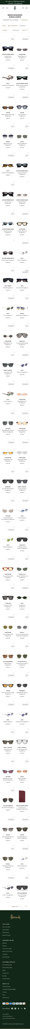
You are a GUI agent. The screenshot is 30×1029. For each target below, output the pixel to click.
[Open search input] (7, 8)
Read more (25, 19)
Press (4, 995)
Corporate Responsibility (9, 989)
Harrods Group (6, 986)
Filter (24, 30)
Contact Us (5, 973)
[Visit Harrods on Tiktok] (18, 1008)
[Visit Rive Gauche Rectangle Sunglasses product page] (8, 673)
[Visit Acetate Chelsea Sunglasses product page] (22, 153)
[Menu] (3, 8)
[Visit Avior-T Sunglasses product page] (8, 875)
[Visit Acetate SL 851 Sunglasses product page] (22, 469)
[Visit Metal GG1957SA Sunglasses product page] (22, 124)
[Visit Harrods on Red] (21, 1008)
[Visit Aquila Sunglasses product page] (22, 846)
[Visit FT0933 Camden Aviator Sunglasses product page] (22, 527)
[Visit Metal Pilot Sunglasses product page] (8, 788)
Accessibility (5, 1014)
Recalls (4, 976)
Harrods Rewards (7, 965)
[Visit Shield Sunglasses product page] (8, 268)
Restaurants (5, 932)
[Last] (25, 906)
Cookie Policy (6, 978)
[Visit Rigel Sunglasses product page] (8, 702)
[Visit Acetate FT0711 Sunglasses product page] (8, 585)
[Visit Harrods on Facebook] (12, 1008)
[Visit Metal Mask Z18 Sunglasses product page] (22, 36)
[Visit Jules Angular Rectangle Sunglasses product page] (8, 94)
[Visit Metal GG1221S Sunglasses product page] (22, 758)
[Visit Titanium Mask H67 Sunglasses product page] (8, 614)
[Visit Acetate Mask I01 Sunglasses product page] (22, 410)
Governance (5, 997)
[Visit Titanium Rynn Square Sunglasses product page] (22, 643)
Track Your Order (7, 948)
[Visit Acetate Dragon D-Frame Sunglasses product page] (22, 817)
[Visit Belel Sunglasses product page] (8, 527)
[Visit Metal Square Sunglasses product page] (8, 643)
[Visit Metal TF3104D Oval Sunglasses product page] (22, 556)
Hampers (4, 954)
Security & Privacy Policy (8, 1018)
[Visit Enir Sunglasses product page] (8, 295)
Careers (4, 992)
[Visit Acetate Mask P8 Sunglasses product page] (22, 211)
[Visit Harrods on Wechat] (25, 1008)
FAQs (3, 970)
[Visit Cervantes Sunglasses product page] (22, 268)
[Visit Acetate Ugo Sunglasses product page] (8, 240)
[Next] (21, 906)
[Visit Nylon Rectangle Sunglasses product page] (22, 875)
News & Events (6, 935)
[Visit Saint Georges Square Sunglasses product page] (8, 817)
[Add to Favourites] (14, 36)
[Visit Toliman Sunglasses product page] (22, 352)
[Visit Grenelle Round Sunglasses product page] (22, 94)
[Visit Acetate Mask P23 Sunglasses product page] (8, 556)
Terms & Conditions (7, 1016)
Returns (4, 946)
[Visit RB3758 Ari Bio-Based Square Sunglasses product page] (8, 410)
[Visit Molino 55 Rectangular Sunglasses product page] (22, 65)
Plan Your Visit (6, 927)
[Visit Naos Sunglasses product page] (22, 240)
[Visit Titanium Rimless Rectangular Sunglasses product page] (8, 498)
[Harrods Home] (15, 8)
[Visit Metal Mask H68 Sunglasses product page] (22, 440)
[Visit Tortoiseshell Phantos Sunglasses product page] (8, 846)
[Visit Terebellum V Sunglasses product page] (22, 585)
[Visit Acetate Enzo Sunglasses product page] (8, 36)
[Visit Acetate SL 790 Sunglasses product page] (8, 352)
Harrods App (5, 957)
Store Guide (5, 929)
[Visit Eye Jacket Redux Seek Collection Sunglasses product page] (22, 614)
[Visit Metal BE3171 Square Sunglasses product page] (22, 673)
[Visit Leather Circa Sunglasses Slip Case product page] (22, 788)
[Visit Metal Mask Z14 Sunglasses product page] (8, 323)
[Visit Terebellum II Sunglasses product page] (22, 702)
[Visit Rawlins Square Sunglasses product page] (8, 211)
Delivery (4, 943)
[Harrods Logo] (15, 916)
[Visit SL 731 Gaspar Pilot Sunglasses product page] (22, 729)
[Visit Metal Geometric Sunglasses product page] (8, 124)
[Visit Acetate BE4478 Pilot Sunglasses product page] (8, 469)
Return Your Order (7, 951)
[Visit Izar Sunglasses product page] (8, 381)
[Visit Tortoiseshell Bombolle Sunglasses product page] (22, 323)
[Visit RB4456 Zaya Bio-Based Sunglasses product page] (8, 758)
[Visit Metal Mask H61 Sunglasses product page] (22, 381)
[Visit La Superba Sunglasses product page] (8, 65)
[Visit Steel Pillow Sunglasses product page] (22, 295)
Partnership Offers (7, 967)
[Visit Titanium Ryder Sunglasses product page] (22, 182)
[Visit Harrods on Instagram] (15, 1008)
